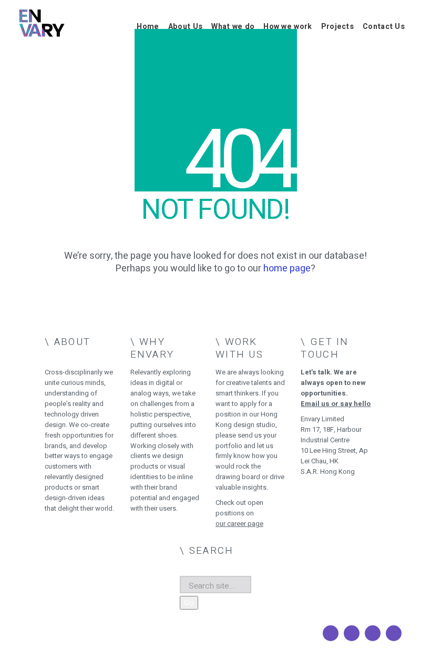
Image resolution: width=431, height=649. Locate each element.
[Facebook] (330, 633)
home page (287, 268)
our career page (239, 524)
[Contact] (394, 633)
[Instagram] (352, 633)
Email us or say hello (336, 404)
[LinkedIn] (373, 633)
